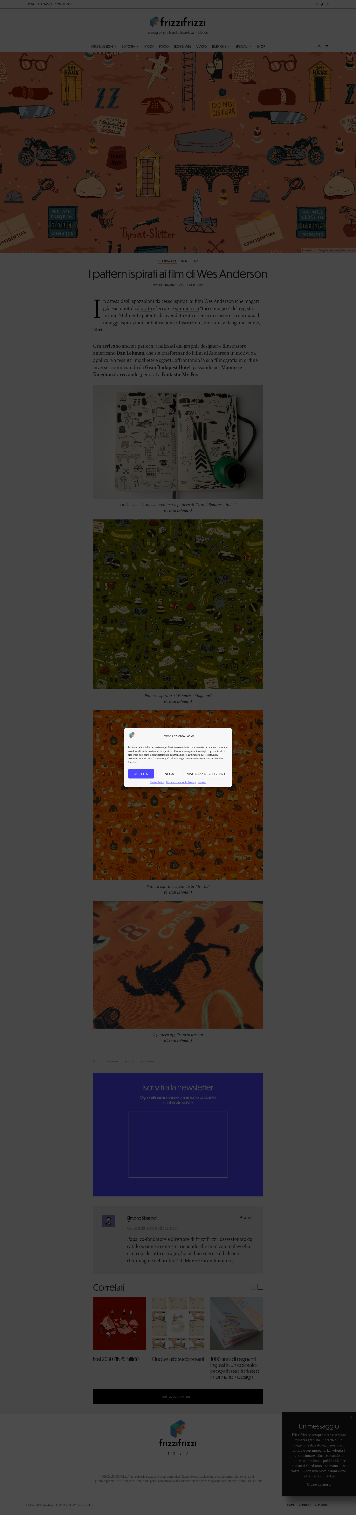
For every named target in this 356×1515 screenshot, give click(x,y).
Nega (169, 774)
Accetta (141, 774)
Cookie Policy (157, 782)
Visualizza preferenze (206, 774)
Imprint (202, 782)
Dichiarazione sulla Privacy (181, 782)
